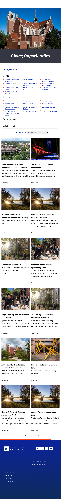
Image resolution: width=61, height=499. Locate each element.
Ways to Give (9, 125)
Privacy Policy (9, 481)
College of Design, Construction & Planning (48, 80)
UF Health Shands (10, 111)
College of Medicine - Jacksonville (10, 104)
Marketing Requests (39, 465)
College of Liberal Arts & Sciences (11, 88)
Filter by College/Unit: (19, 132)
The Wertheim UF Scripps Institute (12, 114)
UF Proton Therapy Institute (49, 111)
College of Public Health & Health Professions (12, 108)
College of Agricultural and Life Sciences (12, 80)
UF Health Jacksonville (29, 111)
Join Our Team (10, 473)
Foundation (8, 476)
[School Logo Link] (16, 449)
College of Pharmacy (47, 103)
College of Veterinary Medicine (29, 108)
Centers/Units (9, 119)
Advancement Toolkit (39, 462)
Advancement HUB (38, 459)
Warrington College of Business (11, 92)
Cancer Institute (9, 101)
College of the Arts (28, 79)
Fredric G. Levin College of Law (30, 88)
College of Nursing (28, 103)
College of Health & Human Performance (30, 84)
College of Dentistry (28, 101)
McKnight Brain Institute (48, 107)
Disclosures (9, 478)
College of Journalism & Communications (48, 84)
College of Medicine (47, 101)
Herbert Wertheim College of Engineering (49, 88)
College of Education (10, 83)
